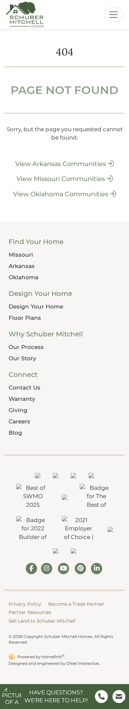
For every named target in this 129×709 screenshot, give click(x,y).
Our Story (22, 358)
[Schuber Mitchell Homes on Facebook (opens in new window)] (31, 569)
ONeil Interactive (82, 663)
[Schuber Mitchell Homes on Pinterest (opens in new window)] (80, 569)
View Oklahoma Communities (61, 194)
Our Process (26, 347)
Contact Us (24, 387)
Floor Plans (25, 317)
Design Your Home (36, 306)
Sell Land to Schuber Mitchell (42, 621)
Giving (18, 410)
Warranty (22, 399)
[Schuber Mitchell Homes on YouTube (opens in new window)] (63, 569)
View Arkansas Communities (61, 164)
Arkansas (22, 266)
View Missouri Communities (62, 179)
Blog (15, 432)
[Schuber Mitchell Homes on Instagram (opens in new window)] (46, 569)
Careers (19, 421)
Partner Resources (30, 612)
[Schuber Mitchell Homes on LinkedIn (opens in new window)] (97, 569)
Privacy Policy (25, 604)
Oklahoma (23, 277)
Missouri (21, 254)
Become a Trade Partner (76, 604)
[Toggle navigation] (113, 15)
